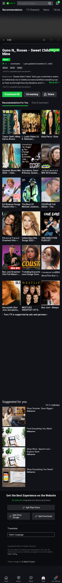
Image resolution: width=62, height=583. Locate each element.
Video (19, 68)
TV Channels (32, 9)
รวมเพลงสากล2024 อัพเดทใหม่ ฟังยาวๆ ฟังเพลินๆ (50, 275)
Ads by (53, 405)
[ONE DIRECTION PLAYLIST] (50, 223)
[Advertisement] (31, 369)
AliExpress (31, 411)
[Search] (49, 3)
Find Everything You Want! (39, 428)
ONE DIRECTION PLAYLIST (49, 239)
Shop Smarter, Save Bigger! (40, 408)
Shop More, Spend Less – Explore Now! (39, 450)
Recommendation (12, 9)
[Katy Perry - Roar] (50, 122)
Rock (12, 68)
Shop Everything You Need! (40, 469)
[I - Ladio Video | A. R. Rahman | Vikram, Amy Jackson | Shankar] (31, 122)
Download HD (12, 94)
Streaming (32, 94)
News (46, 9)
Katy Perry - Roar (49, 136)
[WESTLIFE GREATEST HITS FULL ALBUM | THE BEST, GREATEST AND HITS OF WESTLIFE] (31, 293)
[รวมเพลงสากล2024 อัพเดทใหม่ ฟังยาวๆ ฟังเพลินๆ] (50, 257)
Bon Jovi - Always (50, 307)
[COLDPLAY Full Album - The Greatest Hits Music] (50, 190)
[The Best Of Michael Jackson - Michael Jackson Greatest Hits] (31, 190)
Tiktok (56, 9)
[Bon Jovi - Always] (50, 293)
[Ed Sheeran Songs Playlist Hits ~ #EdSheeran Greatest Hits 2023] (11, 190)
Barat (5, 68)
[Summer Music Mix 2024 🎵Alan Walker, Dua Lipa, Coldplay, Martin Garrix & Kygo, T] (11, 156)
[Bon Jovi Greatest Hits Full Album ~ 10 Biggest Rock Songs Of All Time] (11, 257)
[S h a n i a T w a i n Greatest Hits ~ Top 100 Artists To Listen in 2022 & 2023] (11, 223)
